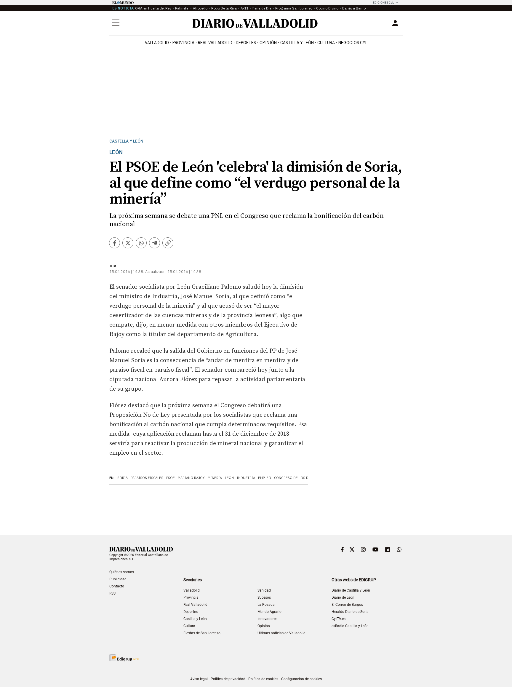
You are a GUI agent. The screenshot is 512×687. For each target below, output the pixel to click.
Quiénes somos (121, 572)
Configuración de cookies (301, 679)
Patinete (182, 8)
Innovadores (267, 619)
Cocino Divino (327, 8)
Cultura (326, 42)
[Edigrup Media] (124, 657)
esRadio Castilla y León (350, 626)
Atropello (200, 8)
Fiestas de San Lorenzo (201, 633)
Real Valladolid (215, 42)
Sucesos (264, 597)
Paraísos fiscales (147, 478)
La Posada (266, 605)
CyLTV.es (338, 619)
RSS (112, 593)
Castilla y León (297, 42)
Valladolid (157, 42)
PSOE (170, 478)
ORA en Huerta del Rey (153, 8)
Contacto (116, 586)
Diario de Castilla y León (351, 590)
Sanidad (264, 590)
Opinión (268, 42)
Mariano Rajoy (191, 478)
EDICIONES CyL (383, 2)
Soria (122, 478)
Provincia (183, 42)
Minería (215, 478)
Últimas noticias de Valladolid (281, 633)
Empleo (264, 478)
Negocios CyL (352, 42)
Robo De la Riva (224, 8)
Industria (246, 478)
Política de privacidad (228, 679)
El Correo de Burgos (347, 605)
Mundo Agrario (269, 612)
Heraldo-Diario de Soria (350, 612)
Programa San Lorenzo (293, 8)
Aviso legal (199, 679)
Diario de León (343, 597)
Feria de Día (261, 8)
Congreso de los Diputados (299, 478)
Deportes (246, 42)
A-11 (245, 8)
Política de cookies (263, 679)
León (229, 478)
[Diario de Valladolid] (255, 23)
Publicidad (118, 579)
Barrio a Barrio (354, 8)
